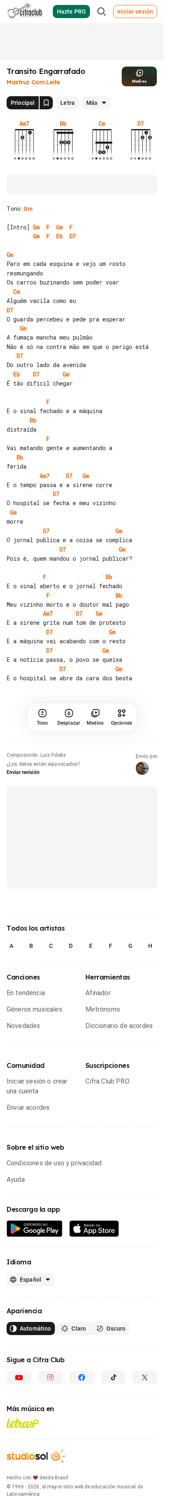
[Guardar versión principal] (46, 102)
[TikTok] (113, 1451)
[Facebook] (81, 1451)
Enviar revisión (23, 846)
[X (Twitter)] (144, 1451)
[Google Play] (35, 1302)
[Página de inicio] (25, 11)
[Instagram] (50, 1451)
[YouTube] (19, 1451)
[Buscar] (101, 11)
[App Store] (94, 1302)
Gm (28, 209)
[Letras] (23, 1497)
